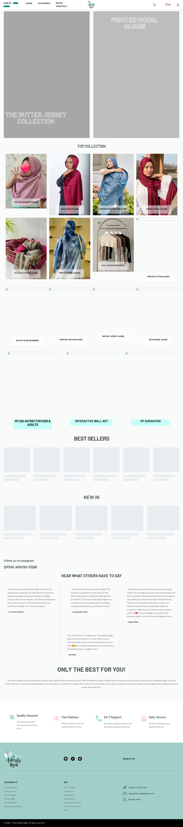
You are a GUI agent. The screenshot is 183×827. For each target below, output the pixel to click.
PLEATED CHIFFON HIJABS (26, 273)
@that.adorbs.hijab (20, 566)
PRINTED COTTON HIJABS (158, 276)
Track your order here (137, 787)
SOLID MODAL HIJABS (158, 339)
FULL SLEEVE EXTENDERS (113, 265)
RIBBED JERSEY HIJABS (157, 209)
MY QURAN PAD (151, 421)
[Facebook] (66, 759)
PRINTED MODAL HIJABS (69, 273)
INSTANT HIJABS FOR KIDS (26, 202)
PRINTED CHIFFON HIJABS (71, 339)
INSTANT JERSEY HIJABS (113, 336)
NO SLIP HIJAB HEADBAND (27, 340)
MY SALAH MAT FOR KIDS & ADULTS (33, 422)
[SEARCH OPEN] (154, 4)
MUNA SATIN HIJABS (70, 209)
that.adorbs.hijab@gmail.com (141, 793)
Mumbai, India (134, 799)
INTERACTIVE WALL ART (91, 421)
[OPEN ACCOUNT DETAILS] (178, 4)
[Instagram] (73, 759)
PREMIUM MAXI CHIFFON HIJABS (113, 209)
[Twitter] (80, 759)
